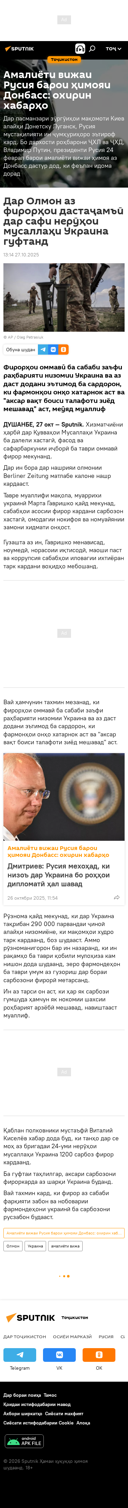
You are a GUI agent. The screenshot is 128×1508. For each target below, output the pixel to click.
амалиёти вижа (65, 1246)
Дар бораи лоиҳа (22, 1395)
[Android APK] (24, 1442)
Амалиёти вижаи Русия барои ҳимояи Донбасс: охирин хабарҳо (58, 851)
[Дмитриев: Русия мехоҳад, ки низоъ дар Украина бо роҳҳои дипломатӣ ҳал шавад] (64, 797)
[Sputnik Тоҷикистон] (20, 51)
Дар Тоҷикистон (24, 1336)
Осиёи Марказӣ (72, 1336)
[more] (117, 897)
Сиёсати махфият (64, 1413)
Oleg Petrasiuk (30, 337)
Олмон (12, 1246)
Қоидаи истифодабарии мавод (37, 1404)
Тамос (50, 1395)
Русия (106, 1336)
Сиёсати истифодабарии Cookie (38, 1423)
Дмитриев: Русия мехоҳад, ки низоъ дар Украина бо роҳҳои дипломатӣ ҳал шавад (59, 874)
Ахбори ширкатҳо (22, 1413)
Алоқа (83, 1423)
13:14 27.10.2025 (21, 255)
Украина (35, 1246)
